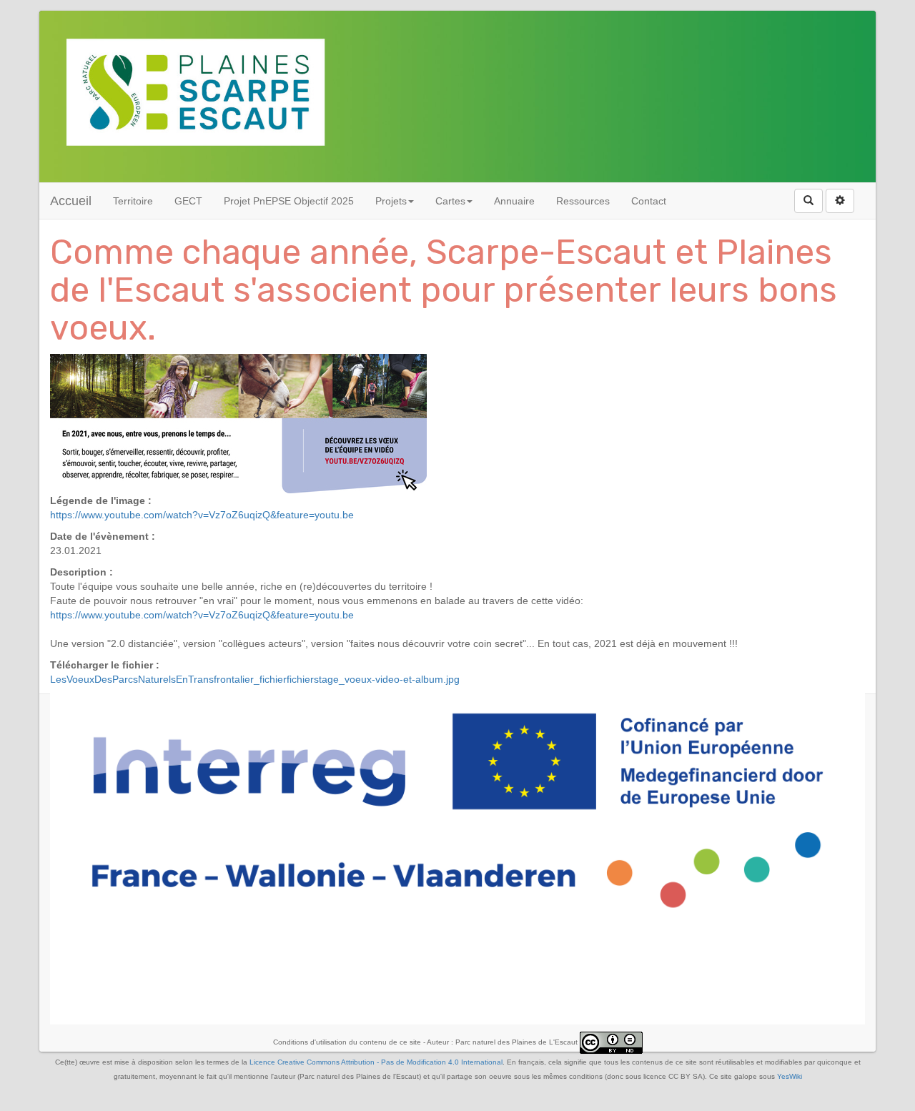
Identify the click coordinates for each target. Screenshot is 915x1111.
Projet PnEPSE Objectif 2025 (289, 201)
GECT (188, 201)
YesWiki (789, 1076)
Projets (391, 201)
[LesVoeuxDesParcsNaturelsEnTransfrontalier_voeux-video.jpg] (238, 423)
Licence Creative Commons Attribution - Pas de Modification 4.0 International (376, 1062)
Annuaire (514, 201)
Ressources (583, 201)
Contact (648, 201)
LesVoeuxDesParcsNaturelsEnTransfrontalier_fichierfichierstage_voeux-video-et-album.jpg (255, 679)
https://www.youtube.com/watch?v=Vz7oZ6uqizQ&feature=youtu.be (202, 514)
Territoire (133, 201)
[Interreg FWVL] (457, 809)
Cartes (450, 201)
